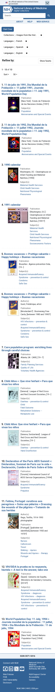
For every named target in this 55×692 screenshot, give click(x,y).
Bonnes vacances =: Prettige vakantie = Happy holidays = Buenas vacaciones (26, 255)
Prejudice (24, 491)
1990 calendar (12, 164)
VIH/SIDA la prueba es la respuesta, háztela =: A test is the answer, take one (25, 568)
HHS (28, 688)
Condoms (23, 280)
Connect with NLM (10, 663)
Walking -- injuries (29, 550)
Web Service (43, 21)
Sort (5, 74)
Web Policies (8, 674)
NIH (23, 688)
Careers (32, 680)
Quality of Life (27, 367)
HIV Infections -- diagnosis (33, 596)
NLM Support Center (37, 674)
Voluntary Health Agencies (32, 371)
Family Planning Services (32, 364)
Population (26, 111)
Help (29, 21)
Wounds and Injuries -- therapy (34, 553)
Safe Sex (23, 283)
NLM (18, 688)
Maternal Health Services (31, 185)
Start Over (7, 29)
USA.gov (34, 688)
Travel (23, 547)
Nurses (24, 541)
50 (16, 74)
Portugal (24, 556)
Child (22, 404)
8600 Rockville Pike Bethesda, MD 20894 (37, 668)
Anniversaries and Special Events (36, 114)
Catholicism (26, 544)
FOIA (5, 677)
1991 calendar (12, 204)
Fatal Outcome (26, 407)
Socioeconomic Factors (40, 243)
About (19, 21)
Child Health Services (29, 188)
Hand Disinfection (29, 451)
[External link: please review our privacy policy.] (5, 668)
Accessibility (34, 677)
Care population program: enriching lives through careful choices (27, 349)
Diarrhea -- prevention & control (34, 401)
